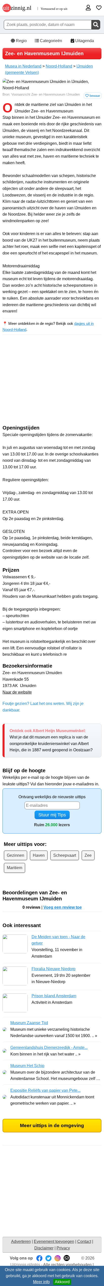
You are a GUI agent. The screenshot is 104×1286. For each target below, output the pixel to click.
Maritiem (14, 868)
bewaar (94, 96)
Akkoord (62, 1282)
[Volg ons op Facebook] (39, 1258)
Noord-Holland (59, 66)
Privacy (63, 1248)
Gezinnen (15, 855)
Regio (21, 41)
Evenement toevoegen (54, 1241)
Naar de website (17, 692)
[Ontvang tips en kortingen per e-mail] (66, 1258)
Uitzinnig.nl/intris (25, 1265)
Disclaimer (44, 1248)
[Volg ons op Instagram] (57, 1258)
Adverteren (21, 1241)
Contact (84, 1241)
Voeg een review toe (62, 907)
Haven (39, 855)
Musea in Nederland (23, 66)
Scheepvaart (64, 855)
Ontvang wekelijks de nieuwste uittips (52, 797)
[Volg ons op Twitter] (48, 1258)
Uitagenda (84, 41)
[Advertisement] (52, 384)
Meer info (41, 1282)
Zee (88, 855)
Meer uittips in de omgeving (52, 1125)
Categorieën (50, 41)
